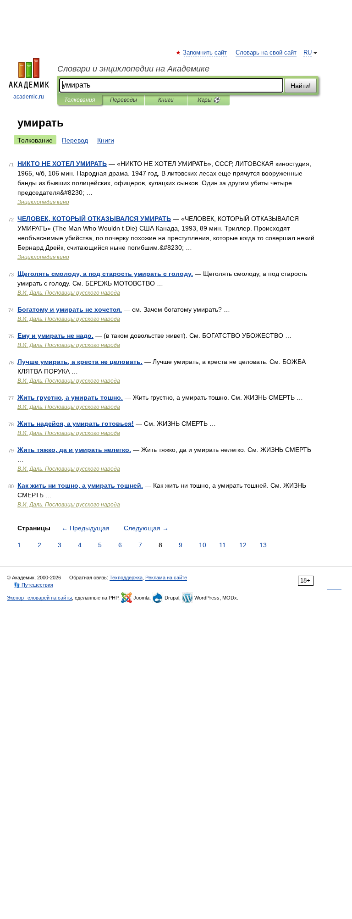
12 (243, 545)
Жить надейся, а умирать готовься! (75, 423)
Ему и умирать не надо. (55, 335)
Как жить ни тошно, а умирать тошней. (80, 485)
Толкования (79, 100)
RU (307, 53)
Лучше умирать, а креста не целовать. (80, 361)
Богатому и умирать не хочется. (69, 309)
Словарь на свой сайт (266, 53)
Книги (166, 100)
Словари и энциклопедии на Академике (133, 68)
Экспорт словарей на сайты (39, 597)
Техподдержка (126, 577)
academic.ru (28, 97)
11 (222, 545)
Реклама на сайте (166, 577)
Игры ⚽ (209, 100)
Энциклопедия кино (43, 202)
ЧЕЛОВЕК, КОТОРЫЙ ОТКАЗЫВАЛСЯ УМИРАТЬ (94, 218)
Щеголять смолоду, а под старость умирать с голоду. (105, 273)
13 (263, 545)
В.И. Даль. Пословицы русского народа (68, 293)
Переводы (123, 100)
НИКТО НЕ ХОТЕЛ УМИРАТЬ (62, 163)
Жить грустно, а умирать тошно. (70, 397)
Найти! (301, 85)
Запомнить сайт (205, 53)
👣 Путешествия (33, 585)
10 (202, 545)
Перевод (75, 140)
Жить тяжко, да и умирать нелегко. (74, 449)
